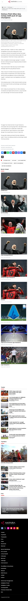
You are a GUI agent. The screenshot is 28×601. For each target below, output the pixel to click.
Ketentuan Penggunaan (7, 580)
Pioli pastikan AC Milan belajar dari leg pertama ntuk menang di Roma (13, 254)
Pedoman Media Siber (6, 589)
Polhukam (3, 556)
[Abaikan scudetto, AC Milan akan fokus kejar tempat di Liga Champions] (14, 268)
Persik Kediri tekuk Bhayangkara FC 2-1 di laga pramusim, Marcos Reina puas (17, 436)
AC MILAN (14, 160)
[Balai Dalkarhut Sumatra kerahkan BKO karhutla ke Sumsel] (4, 430)
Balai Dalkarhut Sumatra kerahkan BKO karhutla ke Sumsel (17, 429)
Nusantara (3, 543)
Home (4, 7)
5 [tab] (18, 515)
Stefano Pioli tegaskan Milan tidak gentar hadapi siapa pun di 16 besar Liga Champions (14, 342)
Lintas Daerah (4, 553)
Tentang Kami (4, 587)
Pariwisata (3, 568)
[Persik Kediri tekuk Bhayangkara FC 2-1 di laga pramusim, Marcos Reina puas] (4, 436)
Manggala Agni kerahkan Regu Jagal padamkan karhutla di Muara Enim (13, 462)
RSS (2, 592)
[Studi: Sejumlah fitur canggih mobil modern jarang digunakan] (4, 424)
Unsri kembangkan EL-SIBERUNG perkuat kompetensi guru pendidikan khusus (17, 399)
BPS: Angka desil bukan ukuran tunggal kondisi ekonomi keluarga (17, 416)
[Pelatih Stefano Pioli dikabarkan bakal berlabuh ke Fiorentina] (14, 203)
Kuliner (2, 577)
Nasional (3, 546)
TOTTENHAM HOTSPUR (7, 163)
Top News (4, 441)
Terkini (3, 387)
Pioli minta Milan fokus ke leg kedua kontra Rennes (12, 299)
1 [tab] (10, 515)
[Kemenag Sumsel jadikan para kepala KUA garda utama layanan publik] (4, 411)
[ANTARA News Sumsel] (15, 1)
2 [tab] (12, 515)
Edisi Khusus (4, 573)
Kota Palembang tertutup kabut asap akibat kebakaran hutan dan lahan (17, 405)
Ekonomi (3, 558)
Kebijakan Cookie (5, 585)
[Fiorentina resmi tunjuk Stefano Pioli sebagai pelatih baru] (14, 181)
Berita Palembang (5, 549)
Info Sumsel (4, 551)
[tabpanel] (14, 505)
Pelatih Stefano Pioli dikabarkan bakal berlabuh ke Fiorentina (13, 212)
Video (2, 541)
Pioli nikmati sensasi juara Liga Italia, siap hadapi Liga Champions (14, 364)
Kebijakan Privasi (5, 583)
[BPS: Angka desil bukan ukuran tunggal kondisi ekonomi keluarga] (4, 417)
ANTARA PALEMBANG (6, 165)
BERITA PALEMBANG (18, 163)
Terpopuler (4, 537)
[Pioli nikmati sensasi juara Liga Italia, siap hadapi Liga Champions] (14, 355)
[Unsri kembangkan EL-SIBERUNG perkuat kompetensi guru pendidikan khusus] (4, 399)
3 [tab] (14, 515)
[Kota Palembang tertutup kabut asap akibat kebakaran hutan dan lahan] (4, 405)
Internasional (4, 562)
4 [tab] (16, 515)
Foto (2, 493)
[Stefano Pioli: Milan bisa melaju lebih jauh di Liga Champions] (14, 453)
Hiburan (3, 570)
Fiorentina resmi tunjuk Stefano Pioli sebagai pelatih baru (13, 190)
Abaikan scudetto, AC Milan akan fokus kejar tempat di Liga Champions (12, 277)
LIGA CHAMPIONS (22, 160)
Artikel (2, 575)
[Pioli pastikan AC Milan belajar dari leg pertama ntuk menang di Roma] (14, 245)
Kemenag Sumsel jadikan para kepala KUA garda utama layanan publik (17, 411)
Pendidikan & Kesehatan (7, 566)
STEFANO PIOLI (6, 160)
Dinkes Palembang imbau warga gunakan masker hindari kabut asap (17, 474)
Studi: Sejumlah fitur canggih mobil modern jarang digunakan (17, 423)
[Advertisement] (14, 109)
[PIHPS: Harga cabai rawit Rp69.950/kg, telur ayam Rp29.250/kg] (4, 393)
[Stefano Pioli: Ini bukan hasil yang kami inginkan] (13, 312)
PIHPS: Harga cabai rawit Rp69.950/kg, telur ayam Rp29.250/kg (15, 392)
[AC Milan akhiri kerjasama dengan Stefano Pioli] (13, 225)
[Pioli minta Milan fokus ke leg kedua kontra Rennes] (14, 290)
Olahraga (10, 7)
